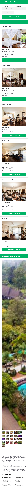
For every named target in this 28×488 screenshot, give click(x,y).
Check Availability (14, 16)
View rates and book (14, 60)
